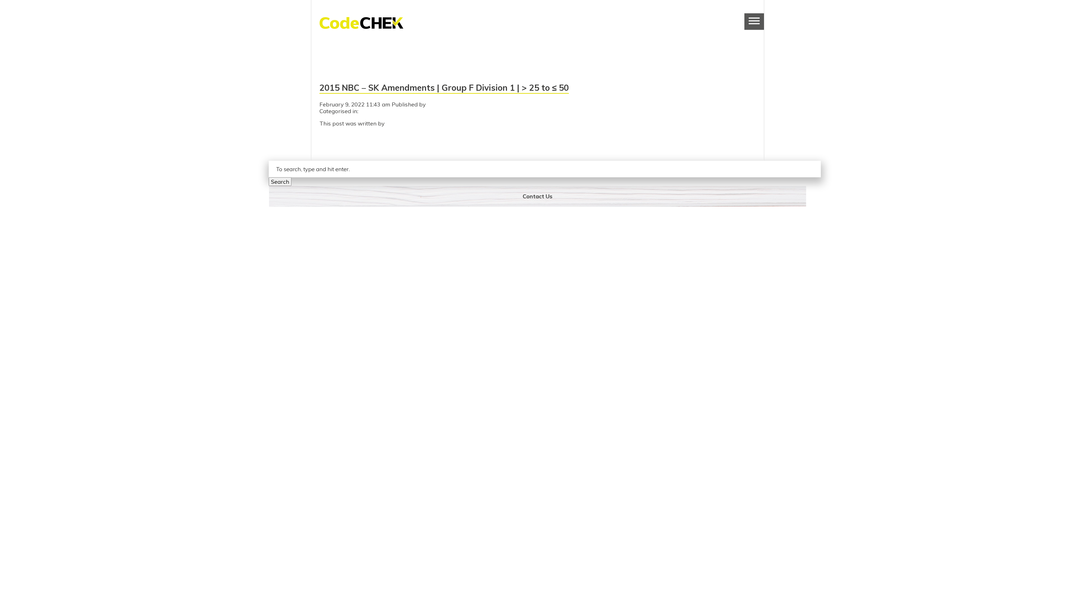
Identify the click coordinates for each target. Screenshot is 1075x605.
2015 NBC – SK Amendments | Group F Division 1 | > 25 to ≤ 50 (444, 87)
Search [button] (280, 181)
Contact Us (537, 196)
